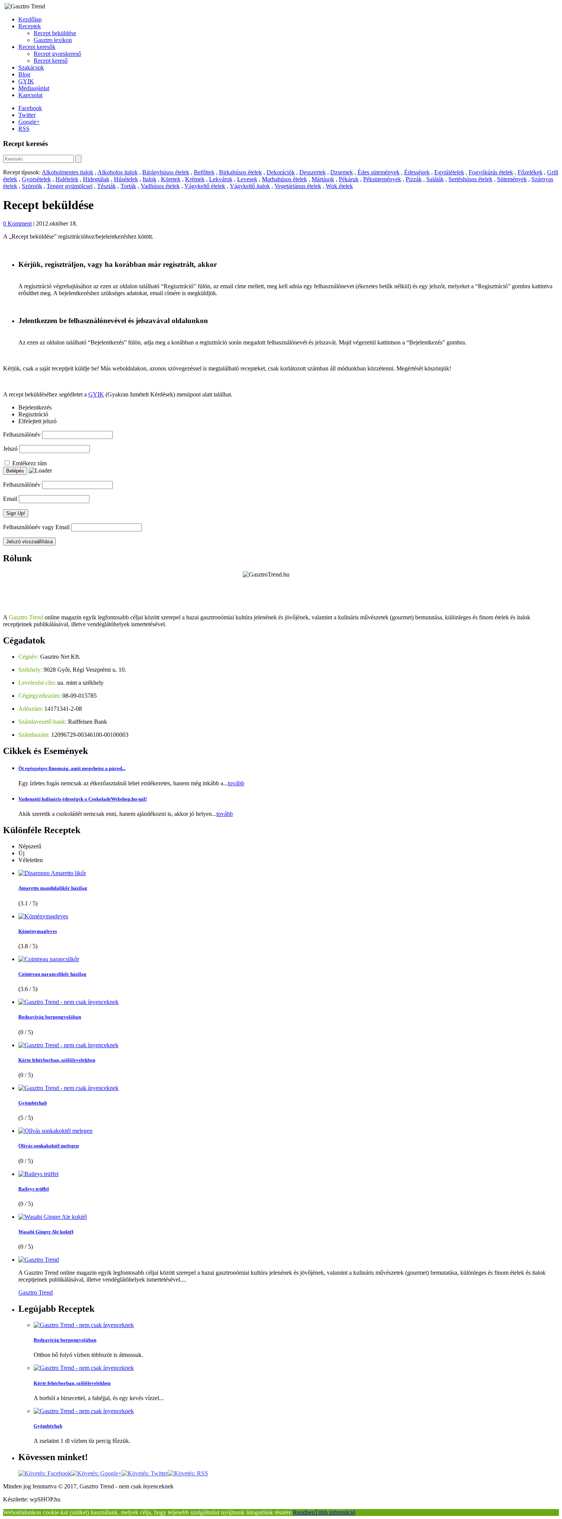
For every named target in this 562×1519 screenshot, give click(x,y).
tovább (236, 783)
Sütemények (512, 179)
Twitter (27, 115)
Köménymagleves (37, 931)
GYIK (26, 81)
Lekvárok (220, 179)
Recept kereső (51, 60)
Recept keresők (36, 47)
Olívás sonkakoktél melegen (48, 1146)
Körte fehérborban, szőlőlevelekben (56, 1060)
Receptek (29, 26)
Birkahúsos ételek (240, 172)
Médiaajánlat (33, 88)
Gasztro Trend (35, 1292)
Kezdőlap (30, 19)
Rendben (304, 1512)
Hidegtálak (96, 179)
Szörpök (32, 186)
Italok (149, 179)
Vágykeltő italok (250, 186)
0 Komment (17, 223)
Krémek (195, 179)
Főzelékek (530, 172)
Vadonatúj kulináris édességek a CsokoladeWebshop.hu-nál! (82, 799)
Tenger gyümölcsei (70, 186)
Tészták (106, 186)
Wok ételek (339, 186)
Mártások (323, 179)
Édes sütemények (378, 172)
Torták (128, 186)
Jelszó (10, 448)
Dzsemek (341, 172)
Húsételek (126, 179)
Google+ (29, 122)
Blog (24, 74)
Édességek (417, 172)
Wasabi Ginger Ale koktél (45, 1232)
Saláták (435, 179)
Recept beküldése (55, 33)
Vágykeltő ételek (204, 186)
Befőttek (204, 172)
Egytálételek (449, 172)
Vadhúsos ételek (160, 186)
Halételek (66, 179)
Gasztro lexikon (53, 40)
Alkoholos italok (117, 172)
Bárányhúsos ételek (165, 172)
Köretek (170, 179)
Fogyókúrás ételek (491, 172)
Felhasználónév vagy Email (36, 527)
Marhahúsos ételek (284, 179)
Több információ (335, 1512)
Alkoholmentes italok (67, 172)
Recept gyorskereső (57, 53)
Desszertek (312, 172)
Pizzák (414, 179)
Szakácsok (31, 67)
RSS (23, 128)
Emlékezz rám (29, 463)
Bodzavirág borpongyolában (49, 1017)
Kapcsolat (30, 95)
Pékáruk (349, 179)
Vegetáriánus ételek (298, 186)
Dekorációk (280, 172)
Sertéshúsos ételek (470, 179)
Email (10, 499)
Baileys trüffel (33, 1189)
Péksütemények (382, 179)
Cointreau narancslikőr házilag (52, 974)
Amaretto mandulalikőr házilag (52, 888)
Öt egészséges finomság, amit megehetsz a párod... (71, 768)
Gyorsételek (36, 179)
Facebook (30, 108)
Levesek (247, 179)
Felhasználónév (22, 434)
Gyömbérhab (32, 1103)
